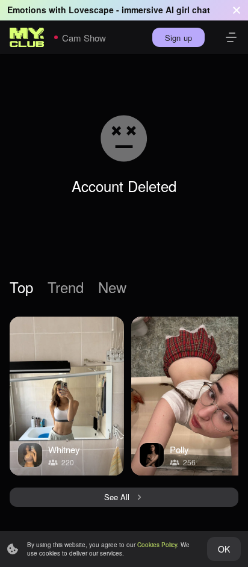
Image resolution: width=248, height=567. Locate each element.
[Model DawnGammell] (67, 396)
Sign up (178, 37)
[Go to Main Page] (27, 37)
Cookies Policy (157, 545)
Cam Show (84, 37)
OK (224, 549)
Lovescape (91, 10)
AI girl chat (188, 10)
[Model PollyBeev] (188, 396)
